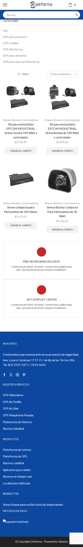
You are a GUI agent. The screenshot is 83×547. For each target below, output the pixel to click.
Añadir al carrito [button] (20, 150)
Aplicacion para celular (17, 470)
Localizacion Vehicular (16, 483)
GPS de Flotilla (12, 402)
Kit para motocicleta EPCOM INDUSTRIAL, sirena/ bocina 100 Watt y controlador (20, 131)
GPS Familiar (11, 43)
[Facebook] (4, 374)
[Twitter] (11, 374)
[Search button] (76, 14)
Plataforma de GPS (15, 456)
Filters (25, 74)
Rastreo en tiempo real (17, 476)
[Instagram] (17, 374)
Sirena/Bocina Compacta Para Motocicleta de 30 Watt (62, 212)
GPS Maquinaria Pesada (18, 415)
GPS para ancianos (15, 55)
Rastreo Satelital (13, 428)
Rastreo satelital (13, 463)
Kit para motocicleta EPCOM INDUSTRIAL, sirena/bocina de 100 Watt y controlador (62, 131)
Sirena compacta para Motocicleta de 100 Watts (20, 209)
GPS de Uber (11, 408)
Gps (5, 30)
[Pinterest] (24, 374)
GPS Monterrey (13, 49)
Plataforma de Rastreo (17, 422)
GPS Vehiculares (13, 395)
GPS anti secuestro (15, 37)
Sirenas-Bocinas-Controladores (20, 120)
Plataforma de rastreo (17, 449)
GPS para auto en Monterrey (21, 61)
